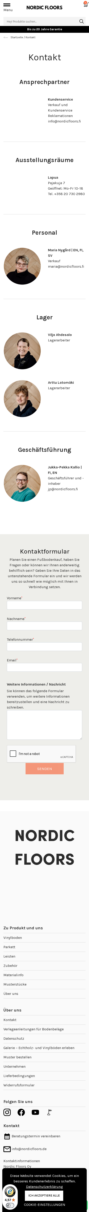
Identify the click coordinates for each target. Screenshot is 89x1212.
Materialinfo (13, 975)
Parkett (9, 947)
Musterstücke (14, 984)
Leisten (9, 956)
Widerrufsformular (18, 1085)
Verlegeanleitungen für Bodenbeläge (33, 1029)
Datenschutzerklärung (44, 1186)
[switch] (10, 1205)
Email (12, 660)
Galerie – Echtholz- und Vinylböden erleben (38, 1048)
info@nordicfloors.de (29, 1149)
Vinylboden (12, 937)
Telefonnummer (20, 639)
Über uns (10, 993)
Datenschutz (13, 1038)
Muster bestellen (17, 1057)
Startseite (17, 37)
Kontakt (9, 1020)
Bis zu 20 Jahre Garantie (44, 29)
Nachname (16, 619)
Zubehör (10, 965)
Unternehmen (14, 1066)
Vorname (14, 598)
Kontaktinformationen (21, 1161)
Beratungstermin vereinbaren (35, 1136)
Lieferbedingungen (19, 1076)
